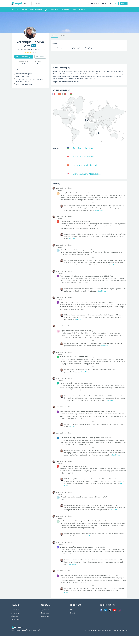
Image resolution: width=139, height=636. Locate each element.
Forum (74, 10)
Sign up (123, 3)
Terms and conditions (120, 630)
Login (115, 3)
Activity (64, 35)
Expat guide (45, 613)
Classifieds (65, 10)
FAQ (71, 610)
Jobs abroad (45, 616)
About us (14, 616)
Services (24, 10)
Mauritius (14, 10)
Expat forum (45, 610)
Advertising (15, 613)
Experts (72, 613)
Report (41, 57)
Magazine (97, 3)
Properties (54, 10)
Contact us (15, 610)
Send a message (25, 57)
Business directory (36, 10)
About (54, 35)
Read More (99, 210)
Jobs (46, 10)
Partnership (15, 619)
